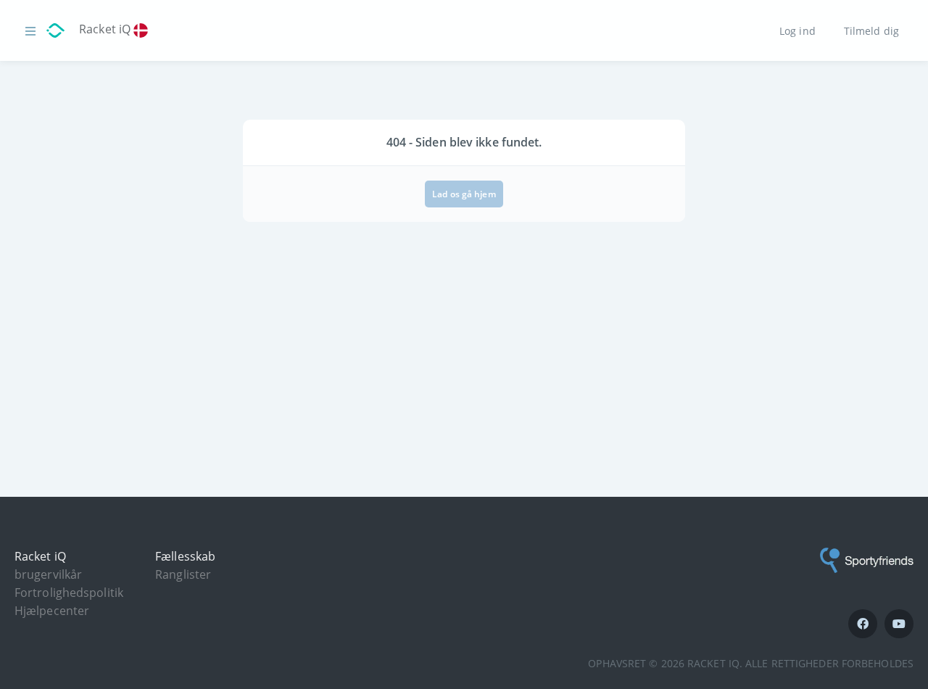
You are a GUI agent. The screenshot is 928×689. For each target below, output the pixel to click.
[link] (144, 31)
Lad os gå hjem (463, 194)
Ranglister (183, 574)
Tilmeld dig (871, 30)
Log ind (797, 30)
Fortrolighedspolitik (68, 593)
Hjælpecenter (51, 611)
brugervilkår (48, 574)
